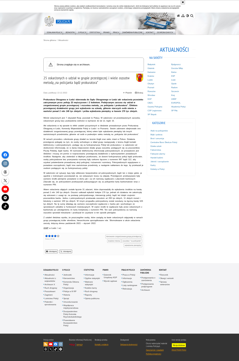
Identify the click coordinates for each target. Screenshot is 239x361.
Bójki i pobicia (156, 134)
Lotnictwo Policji (51, 298)
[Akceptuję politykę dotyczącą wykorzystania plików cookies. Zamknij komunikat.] (183, 2)
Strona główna (49, 40)
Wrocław (151, 95)
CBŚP (173, 99)
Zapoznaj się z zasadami (155, 350)
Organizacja (68, 288)
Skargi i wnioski (167, 278)
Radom (174, 87)
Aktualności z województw (50, 279)
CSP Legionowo (155, 110)
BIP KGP (80, 344)
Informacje (89, 275)
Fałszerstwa (155, 150)
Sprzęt (66, 298)
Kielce (173, 72)
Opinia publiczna (92, 298)
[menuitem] (54, 32)
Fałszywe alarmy (157, 154)
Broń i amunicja (157, 138)
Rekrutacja (127, 289)
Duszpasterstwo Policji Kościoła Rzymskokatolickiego (72, 314)
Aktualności (63, 40)
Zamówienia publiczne (145, 271)
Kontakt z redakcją (101, 344)
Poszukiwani (50, 291)
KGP (150, 99)
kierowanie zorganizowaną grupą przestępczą (123, 236)
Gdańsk (151, 68)
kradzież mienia (114, 241)
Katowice (151, 72)
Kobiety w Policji (157, 169)
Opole (173, 83)
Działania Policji (50, 269)
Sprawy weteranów (165, 283)
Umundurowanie (70, 302)
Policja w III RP (69, 291)
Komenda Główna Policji (71, 283)
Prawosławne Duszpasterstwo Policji (70, 323)
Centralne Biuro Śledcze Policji (163, 142)
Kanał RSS (45, 344)
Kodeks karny (91, 288)
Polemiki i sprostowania (50, 303)
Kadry (153, 165)
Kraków (151, 76)
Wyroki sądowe (110, 281)
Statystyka (89, 269)
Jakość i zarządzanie (159, 161)
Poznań (151, 87)
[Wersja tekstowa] (187, 15)
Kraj (173, 95)
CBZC (150, 103)
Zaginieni (49, 295)
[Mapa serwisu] (183, 15)
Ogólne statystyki (92, 278)
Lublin (150, 80)
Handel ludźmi (156, 158)
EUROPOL (176, 103)
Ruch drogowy (51, 288)
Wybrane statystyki (89, 283)
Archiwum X (50, 284)
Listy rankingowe (130, 285)
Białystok (151, 64)
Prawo (105, 269)
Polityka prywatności (153, 353)
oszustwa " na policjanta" (131, 241)
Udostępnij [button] (53, 251)
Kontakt (163, 269)
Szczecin (175, 91)
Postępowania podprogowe (147, 285)
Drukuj (140, 93)
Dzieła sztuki (155, 146)
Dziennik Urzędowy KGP (110, 276)
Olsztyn (151, 83)
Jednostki (67, 275)
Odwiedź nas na (50, 344)
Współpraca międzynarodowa (70, 306)
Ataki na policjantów (159, 131)
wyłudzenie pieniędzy (133, 245)
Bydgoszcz (176, 64)
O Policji (66, 269)
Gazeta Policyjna (155, 107)
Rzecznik (164, 275)
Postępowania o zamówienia (148, 279)
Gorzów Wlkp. (177, 68)
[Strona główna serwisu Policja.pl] (178, 15)
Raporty (88, 295)
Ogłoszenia (127, 282)
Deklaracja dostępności (128, 344)
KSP (173, 76)
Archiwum (145, 290)
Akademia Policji (178, 107)
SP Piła (174, 110)
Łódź (173, 80)
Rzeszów (151, 91)
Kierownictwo (69, 278)
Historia (66, 295)
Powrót (129, 93)
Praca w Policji (128, 269)
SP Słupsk (152, 114)
